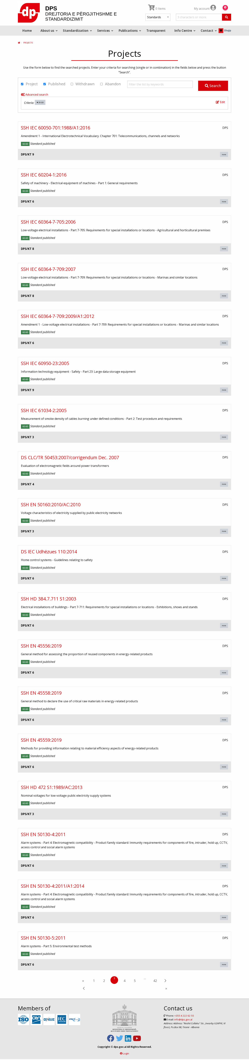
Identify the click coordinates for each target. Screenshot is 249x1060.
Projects (28, 42)
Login (126, 1053)
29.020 (41, 102)
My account (202, 9)
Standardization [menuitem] (75, 30)
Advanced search (36, 95)
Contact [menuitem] (207, 30)
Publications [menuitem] (128, 30)
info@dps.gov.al (183, 1019)
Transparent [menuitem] (156, 30)
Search (215, 85)
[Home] (19, 42)
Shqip (227, 30)
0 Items (160, 9)
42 (155, 980)
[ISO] (24, 1019)
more (224, 154)
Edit (222, 102)
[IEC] (62, 1019)
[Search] (226, 17)
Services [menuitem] (103, 30)
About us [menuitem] (47, 30)
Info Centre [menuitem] (183, 30)
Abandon (112, 83)
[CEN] (37, 1019)
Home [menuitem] (27, 30)
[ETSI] (75, 1019)
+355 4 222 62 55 (184, 1015)
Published (56, 83)
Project (31, 83)
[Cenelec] (49, 1019)
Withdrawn (85, 83)
